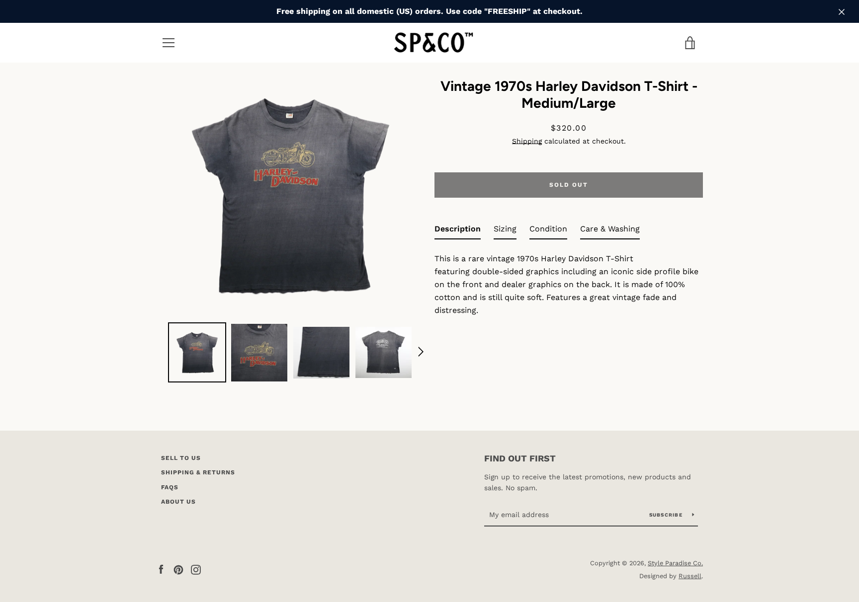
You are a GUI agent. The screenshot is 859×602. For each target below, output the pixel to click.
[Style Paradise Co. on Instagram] (196, 569)
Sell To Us (181, 457)
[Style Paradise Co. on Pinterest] (178, 569)
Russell (690, 576)
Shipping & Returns (198, 472)
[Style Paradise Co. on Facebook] (161, 569)
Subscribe (667, 515)
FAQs (169, 487)
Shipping (527, 141)
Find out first (520, 458)
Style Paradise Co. (675, 563)
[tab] (457, 231)
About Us (178, 501)
